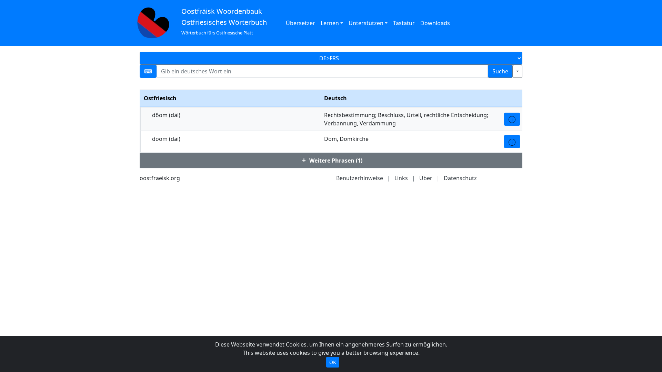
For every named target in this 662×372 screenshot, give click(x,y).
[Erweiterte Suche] (517, 71)
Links (401, 178)
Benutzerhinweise (359, 178)
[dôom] (512, 119)
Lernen (330, 23)
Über (425, 178)
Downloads (435, 23)
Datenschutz (460, 178)
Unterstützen (366, 23)
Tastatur (404, 23)
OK (332, 362)
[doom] (512, 141)
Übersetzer (300, 23)
